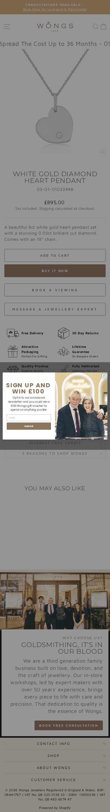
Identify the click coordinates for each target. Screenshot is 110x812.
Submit (29, 426)
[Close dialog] (104, 375)
